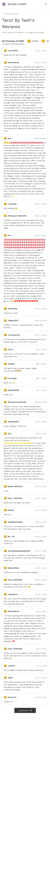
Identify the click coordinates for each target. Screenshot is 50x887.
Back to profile (11, 14)
